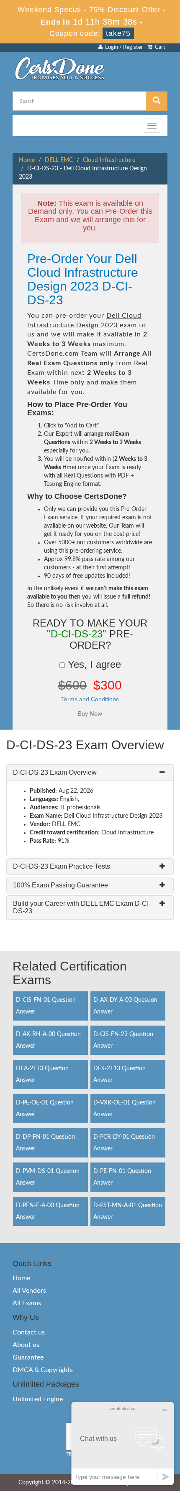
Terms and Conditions (90, 699)
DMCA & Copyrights (43, 1370)
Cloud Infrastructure (109, 160)
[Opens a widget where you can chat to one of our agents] (122, 1443)
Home (27, 160)
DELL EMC (59, 160)
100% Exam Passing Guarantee (60, 885)
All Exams (27, 1303)
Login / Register (123, 47)
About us (26, 1345)
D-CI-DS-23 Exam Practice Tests (61, 866)
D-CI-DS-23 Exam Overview (55, 772)
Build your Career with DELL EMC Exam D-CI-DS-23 (82, 907)
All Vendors (29, 1290)
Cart (158, 47)
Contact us (29, 1332)
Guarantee (28, 1357)
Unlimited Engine (38, 1399)
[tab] (90, 773)
